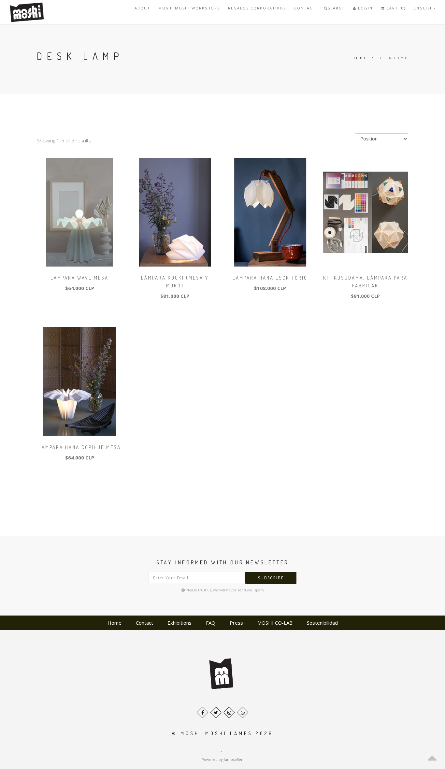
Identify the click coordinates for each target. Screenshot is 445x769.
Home (359, 58)
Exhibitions (179, 622)
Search (336, 8)
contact (305, 8)
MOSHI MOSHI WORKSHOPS (189, 8)
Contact (144, 622)
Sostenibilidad (322, 622)
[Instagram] (229, 712)
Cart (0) (395, 8)
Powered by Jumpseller (222, 759)
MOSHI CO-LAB (275, 622)
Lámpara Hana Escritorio (270, 278)
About (142, 8)
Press (236, 622)
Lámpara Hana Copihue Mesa (79, 447)
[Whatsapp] (242, 712)
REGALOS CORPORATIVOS (257, 8)
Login (364, 8)
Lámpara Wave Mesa (79, 278)
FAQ (210, 622)
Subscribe (271, 578)
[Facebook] (202, 712)
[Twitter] (216, 712)
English (423, 8)
